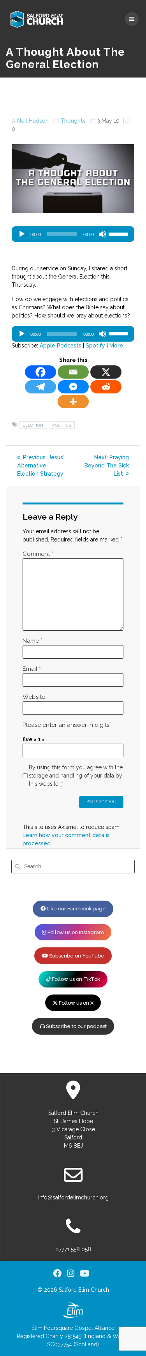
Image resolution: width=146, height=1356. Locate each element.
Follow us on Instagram (75, 932)
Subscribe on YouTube (76, 956)
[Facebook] (40, 372)
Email (32, 668)
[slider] (119, 233)
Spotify (95, 345)
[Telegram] (40, 386)
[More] (73, 401)
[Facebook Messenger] (73, 386)
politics (61, 425)
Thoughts (73, 121)
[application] (73, 234)
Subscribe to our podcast (76, 1026)
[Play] (22, 234)
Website (34, 696)
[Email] (73, 372)
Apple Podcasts (60, 345)
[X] (105, 372)
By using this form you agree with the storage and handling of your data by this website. (76, 775)
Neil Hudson (33, 121)
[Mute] (102, 234)
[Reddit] (105, 386)
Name (32, 640)
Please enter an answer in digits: (67, 724)
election (33, 425)
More (116, 345)
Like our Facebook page (76, 909)
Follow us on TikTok (75, 979)
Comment (38, 553)
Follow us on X (75, 1003)
